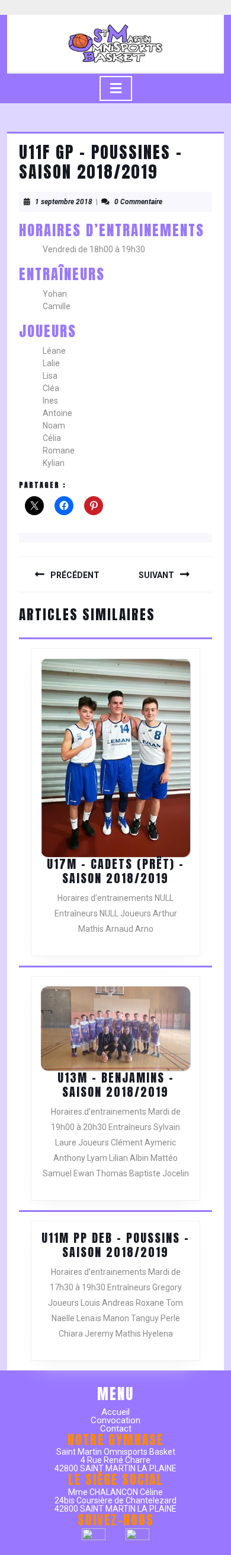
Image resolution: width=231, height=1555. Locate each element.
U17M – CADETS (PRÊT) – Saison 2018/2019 (115, 871)
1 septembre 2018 (63, 202)
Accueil (115, 1412)
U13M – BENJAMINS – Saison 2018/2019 (115, 1084)
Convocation (115, 1420)
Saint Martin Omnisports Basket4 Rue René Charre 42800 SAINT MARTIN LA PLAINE (115, 1460)
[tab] (116, 88)
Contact (115, 1428)
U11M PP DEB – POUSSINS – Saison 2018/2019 (115, 1245)
